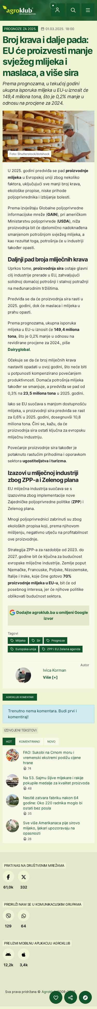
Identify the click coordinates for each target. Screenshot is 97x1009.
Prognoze (58, 640)
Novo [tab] (51, 741)
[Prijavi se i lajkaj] (55, 997)
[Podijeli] (70, 997)
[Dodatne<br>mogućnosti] (85, 997)
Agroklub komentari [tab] (20, 697)
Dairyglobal (19, 349)
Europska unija (25, 649)
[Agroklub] (19, 9)
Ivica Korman (54, 670)
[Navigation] (87, 9)
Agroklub (49, 992)
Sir (38, 640)
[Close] (73, 9)
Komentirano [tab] (29, 741)
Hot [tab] (9, 741)
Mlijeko (20, 640)
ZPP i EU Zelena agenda (63, 649)
